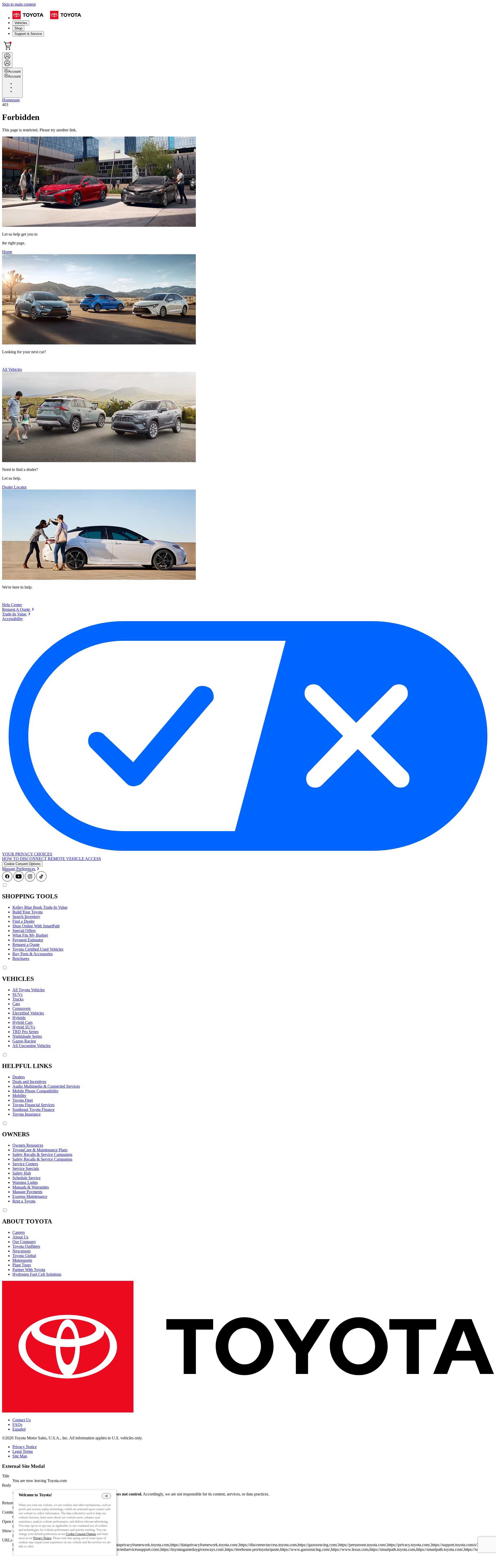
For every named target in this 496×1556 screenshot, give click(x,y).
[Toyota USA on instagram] (30, 880)
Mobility (19, 1095)
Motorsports (22, 1260)
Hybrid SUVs (23, 1027)
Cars (16, 1004)
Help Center (12, 605)
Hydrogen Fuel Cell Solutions (36, 1274)
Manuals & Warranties (30, 1187)
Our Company (24, 1241)
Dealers (18, 1077)
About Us (20, 1237)
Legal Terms (22, 1451)
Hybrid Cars (22, 1022)
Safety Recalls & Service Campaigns (42, 1154)
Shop (18, 28)
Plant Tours (21, 1265)
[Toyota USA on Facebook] (7, 880)
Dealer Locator (14, 487)
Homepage (11, 100)
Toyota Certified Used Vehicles (37, 949)
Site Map (19, 1456)
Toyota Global (24, 1255)
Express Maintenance (29, 1196)
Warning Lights (25, 1182)
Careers (18, 1232)
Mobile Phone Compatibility (35, 1091)
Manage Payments (27, 1192)
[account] (7, 60)
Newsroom (21, 1251)
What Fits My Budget (30, 935)
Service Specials (25, 1168)
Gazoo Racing (24, 1041)
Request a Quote (26, 944)
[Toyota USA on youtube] (18, 880)
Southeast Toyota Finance (33, 1109)
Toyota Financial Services (33, 1105)
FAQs (17, 1424)
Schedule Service (26, 1178)
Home (7, 252)
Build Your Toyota (27, 912)
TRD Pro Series (25, 1031)
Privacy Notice (24, 1447)
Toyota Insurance (26, 1114)
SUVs (17, 994)
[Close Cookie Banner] (106, 1496)
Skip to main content (19, 4)
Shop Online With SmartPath (36, 926)
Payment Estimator (27, 940)
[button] (22, 864)
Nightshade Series (27, 1036)
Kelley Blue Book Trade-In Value (39, 907)
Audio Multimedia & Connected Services (46, 1086)
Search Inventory (26, 916)
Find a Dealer (23, 921)
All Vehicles (12, 369)
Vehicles (20, 23)
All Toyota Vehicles (28, 990)
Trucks (18, 999)
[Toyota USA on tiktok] (41, 880)
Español (19, 1429)
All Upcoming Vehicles (31, 1045)
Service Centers (25, 1164)
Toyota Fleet (22, 1100)
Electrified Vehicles (28, 1013)
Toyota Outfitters (26, 1246)
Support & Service (28, 34)
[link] (18, 609)
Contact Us (21, 1420)
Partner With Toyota (28, 1269)
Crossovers (21, 1008)
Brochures (20, 958)
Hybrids (19, 1018)
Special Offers (24, 930)
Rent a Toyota (23, 1201)
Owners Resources (27, 1145)
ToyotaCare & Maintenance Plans (39, 1150)
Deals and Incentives (29, 1081)
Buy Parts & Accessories (32, 954)
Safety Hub (21, 1173)
